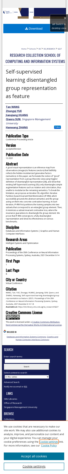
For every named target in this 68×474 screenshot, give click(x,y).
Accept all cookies (34, 456)
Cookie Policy (49, 445)
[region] (34, 447)
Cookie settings (49, 441)
